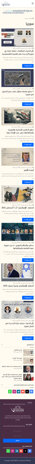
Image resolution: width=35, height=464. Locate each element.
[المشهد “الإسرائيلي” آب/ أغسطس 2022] (17, 194)
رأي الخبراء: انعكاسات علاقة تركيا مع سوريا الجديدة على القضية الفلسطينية (18, 52)
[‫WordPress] (18, 391)
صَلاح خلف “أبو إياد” (17, 358)
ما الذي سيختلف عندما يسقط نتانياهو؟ (12, 366)
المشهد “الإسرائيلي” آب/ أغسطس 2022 (18, 208)
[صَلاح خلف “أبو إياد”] (28, 360)
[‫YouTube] (23, 391)
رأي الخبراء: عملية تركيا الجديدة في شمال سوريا (19, 325)
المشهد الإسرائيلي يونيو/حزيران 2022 (18, 286)
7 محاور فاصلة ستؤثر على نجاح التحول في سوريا (18, 93)
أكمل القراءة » (27, 66)
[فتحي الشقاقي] (28, 352)
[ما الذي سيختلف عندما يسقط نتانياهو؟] (28, 369)
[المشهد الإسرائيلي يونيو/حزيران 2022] (17, 272)
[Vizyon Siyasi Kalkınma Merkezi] (6, 3)
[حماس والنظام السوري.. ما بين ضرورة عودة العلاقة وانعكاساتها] (17, 232)
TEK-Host (28, 461)
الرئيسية (30, 19)
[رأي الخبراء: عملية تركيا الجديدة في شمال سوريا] (17, 310)
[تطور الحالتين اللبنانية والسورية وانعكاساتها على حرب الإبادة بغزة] (17, 116)
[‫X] (27, 391)
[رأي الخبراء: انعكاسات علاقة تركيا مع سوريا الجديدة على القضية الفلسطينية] (17, 38)
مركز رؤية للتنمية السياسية (26, 48)
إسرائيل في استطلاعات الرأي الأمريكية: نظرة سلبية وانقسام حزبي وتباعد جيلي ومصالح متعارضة (12, 377)
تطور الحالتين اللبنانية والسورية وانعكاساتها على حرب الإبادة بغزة (20, 131)
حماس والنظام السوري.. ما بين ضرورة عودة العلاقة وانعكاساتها (19, 247)
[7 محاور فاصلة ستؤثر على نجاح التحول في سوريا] (17, 78)
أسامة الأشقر (29, 170)
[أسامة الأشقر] (17, 157)
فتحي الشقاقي (18, 350)
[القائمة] (33, 4)
